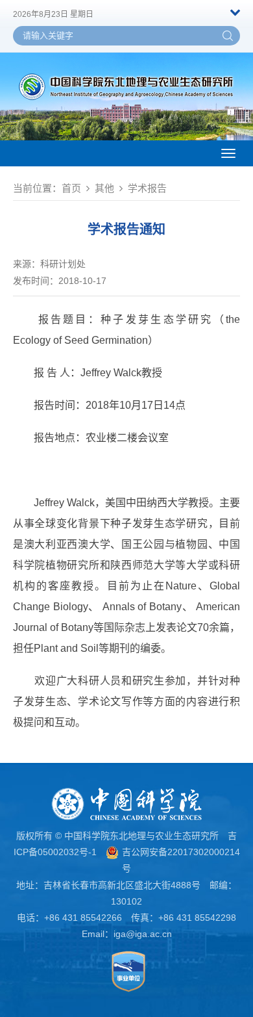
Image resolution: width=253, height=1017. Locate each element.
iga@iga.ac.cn (143, 934)
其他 (104, 188)
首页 (71, 188)
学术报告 (147, 188)
